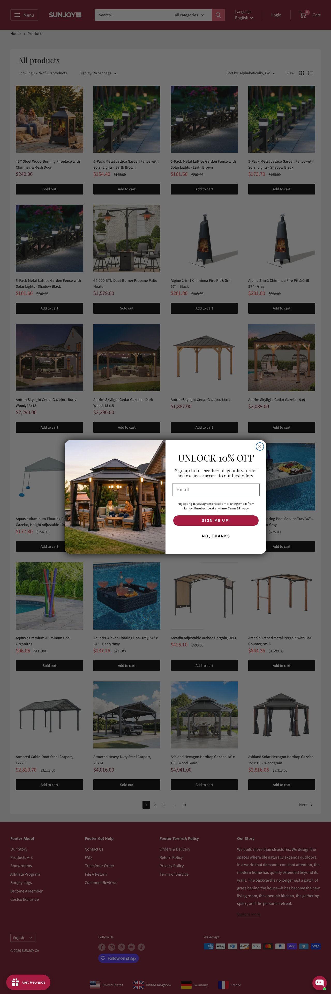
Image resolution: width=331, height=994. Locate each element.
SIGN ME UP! (216, 520)
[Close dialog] (260, 446)
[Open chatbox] (319, 983)
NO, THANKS (216, 536)
